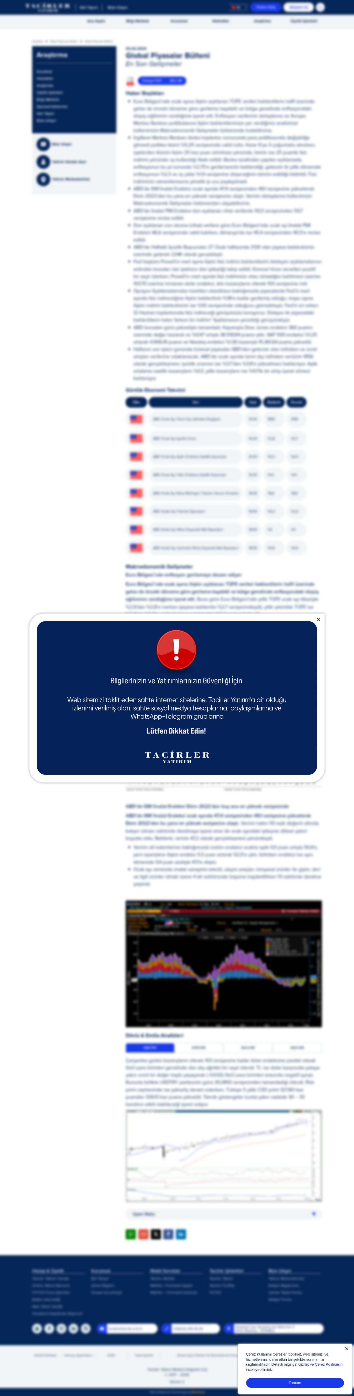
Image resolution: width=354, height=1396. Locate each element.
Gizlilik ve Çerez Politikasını (320, 1364)
